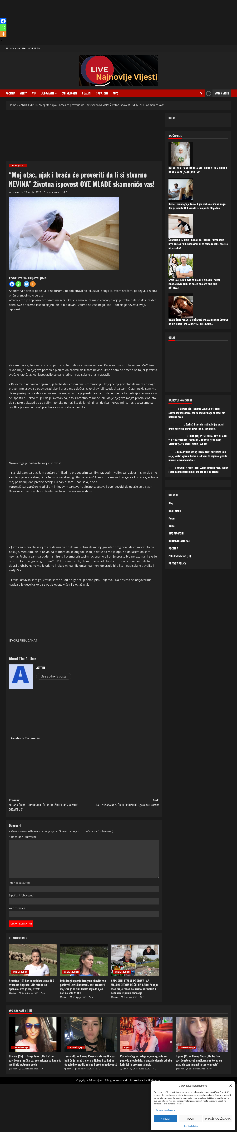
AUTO (115, 93)
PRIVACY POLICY (177, 563)
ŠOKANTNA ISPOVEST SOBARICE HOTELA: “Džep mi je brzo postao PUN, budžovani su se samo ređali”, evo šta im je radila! (198, 244)
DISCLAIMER (175, 511)
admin (15, 192)
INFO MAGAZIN (176, 533)
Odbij (190, 1118)
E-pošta (21, 895)
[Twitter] (26, 284)
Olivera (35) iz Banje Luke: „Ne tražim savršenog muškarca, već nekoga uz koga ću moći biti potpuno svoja (196, 413)
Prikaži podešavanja (217, 1118)
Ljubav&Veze (47, 93)
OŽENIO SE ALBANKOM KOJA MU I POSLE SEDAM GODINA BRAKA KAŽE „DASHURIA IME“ (197, 170)
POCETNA (10, 93)
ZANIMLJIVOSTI (17, 165)
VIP (34, 93)
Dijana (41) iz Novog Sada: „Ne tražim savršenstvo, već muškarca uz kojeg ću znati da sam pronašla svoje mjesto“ (199, 1060)
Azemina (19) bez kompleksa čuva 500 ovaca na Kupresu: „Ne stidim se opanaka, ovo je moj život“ (31, 985)
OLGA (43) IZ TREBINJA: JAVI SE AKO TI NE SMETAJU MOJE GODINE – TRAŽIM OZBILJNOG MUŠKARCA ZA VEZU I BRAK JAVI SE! (197, 440)
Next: (127, 802)
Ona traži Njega (20, 1047)
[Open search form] (201, 93)
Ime (19, 883)
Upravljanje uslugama (165, 1109)
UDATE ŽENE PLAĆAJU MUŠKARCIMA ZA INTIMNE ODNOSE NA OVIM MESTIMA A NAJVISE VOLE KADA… (198, 322)
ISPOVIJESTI (101, 93)
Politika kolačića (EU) (179, 556)
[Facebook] (12, 284)
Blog (170, 503)
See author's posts (53, 676)
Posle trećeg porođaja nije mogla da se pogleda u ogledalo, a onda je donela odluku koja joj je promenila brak (146, 1060)
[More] (33, 284)
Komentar (23, 837)
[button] (230, 1085)
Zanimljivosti (69, 93)
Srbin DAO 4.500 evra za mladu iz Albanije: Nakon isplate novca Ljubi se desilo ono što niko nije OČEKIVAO (194, 284)
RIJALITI (86, 93)
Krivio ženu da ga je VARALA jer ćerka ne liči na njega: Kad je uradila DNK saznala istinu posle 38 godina (197, 206)
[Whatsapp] (18, 284)
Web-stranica (17, 908)
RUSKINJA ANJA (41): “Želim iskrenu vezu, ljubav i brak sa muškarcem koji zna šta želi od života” (198, 470)
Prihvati (165, 1118)
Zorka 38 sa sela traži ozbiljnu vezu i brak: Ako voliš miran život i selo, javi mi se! (196, 426)
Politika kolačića (191, 1126)
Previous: (43, 804)
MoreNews (136, 1080)
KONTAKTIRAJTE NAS (179, 541)
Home (171, 526)
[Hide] (1, 40)
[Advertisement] (96, 22)
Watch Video (222, 93)
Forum (171, 518)
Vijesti (23, 93)
